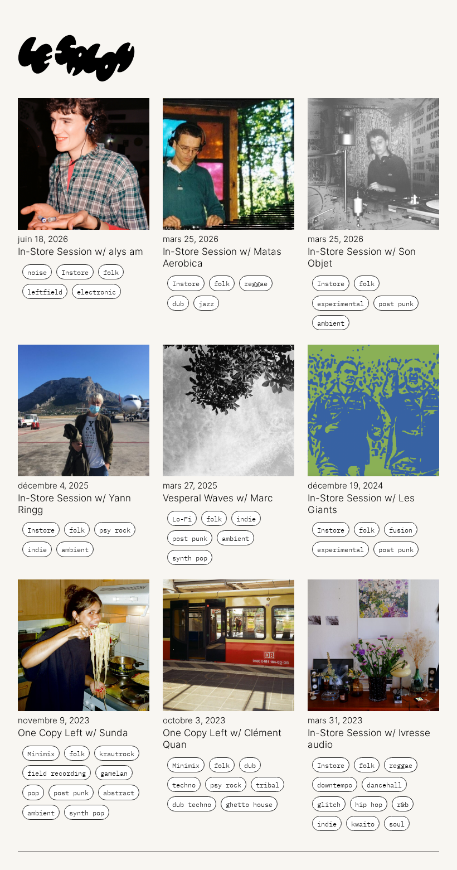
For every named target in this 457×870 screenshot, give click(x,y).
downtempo (334, 785)
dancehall (384, 785)
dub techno (191, 804)
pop (33, 793)
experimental (340, 303)
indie (37, 549)
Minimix (41, 754)
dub (178, 303)
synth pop (189, 558)
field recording (56, 773)
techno (184, 785)
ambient (330, 323)
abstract (118, 793)
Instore (75, 272)
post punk (396, 303)
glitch (329, 804)
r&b (403, 804)
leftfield (44, 292)
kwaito (363, 824)
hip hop (368, 804)
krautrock (116, 754)
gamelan (114, 773)
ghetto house (249, 804)
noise (37, 272)
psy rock (114, 530)
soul (397, 824)
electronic (96, 292)
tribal (267, 785)
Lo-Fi (182, 519)
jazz (206, 303)
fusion (400, 530)
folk (111, 272)
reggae (256, 283)
